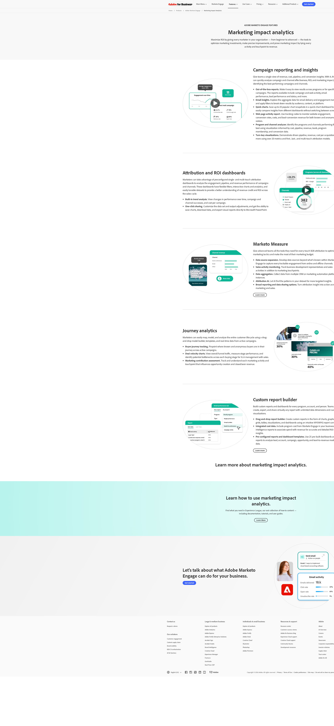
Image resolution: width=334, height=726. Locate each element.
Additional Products (289, 4)
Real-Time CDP (209, 665)
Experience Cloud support (289, 637)
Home (170, 10)
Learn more (260, 295)
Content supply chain (173, 642)
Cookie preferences (300, 672)
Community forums (287, 644)
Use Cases (246, 4)
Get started (308, 4)
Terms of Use (288, 672)
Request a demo (172, 626)
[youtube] (204, 672)
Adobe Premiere (248, 651)
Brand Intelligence (210, 647)
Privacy (279, 672)
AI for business (171, 653)
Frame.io (207, 658)
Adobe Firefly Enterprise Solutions (215, 637)
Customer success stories (289, 630)
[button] (215, 103)
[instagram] (190, 672)
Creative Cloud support (288, 640)
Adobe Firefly (247, 633)
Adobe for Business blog (288, 633)
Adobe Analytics (210, 630)
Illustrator (246, 644)
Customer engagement (174, 639)
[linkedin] (200, 672)
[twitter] (195, 672)
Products (179, 10)
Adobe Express (209, 633)
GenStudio (208, 661)
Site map (311, 672)
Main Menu (200, 4)
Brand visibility (172, 646)
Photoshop (246, 647)
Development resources (288, 647)
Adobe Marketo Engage (192, 10)
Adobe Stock (247, 637)
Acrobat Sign (209, 640)
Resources (272, 4)
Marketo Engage (218, 4)
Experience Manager (211, 654)
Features (232, 4)
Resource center (286, 626)
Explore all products (211, 626)
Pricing (259, 4)
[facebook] (186, 672)
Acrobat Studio (209, 644)
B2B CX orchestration (174, 649)
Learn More (261, 520)
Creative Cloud (209, 651)
